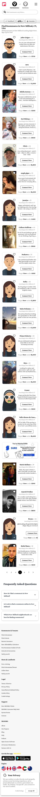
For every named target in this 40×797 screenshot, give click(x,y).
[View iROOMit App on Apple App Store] (8, 760)
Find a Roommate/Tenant (9, 667)
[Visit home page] (4, 4)
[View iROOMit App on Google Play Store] (23, 760)
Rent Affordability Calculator (10, 644)
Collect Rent (5, 670)
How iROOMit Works (7, 706)
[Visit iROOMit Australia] (30, 770)
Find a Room (5, 638)
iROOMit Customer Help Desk (10, 709)
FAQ (2, 735)
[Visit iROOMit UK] (14, 770)
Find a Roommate (6, 635)
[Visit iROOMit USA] (3, 770)
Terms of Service (6, 683)
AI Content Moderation (8, 745)
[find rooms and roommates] (20, 4)
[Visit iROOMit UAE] (24, 770)
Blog (2, 732)
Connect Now (27, 52)
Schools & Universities (8, 651)
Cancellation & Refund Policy (10, 690)
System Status (5, 712)
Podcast (3, 738)
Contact (3, 715)
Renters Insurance (6, 641)
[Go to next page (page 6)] (33, 572)
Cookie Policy (5, 693)
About (3, 725)
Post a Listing (5, 664)
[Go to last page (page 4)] (7, 572)
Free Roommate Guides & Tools (10, 647)
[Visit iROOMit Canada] (9, 770)
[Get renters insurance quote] (20, 450)
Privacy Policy (5, 687)
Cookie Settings (5, 696)
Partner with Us (6, 748)
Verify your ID (5, 654)
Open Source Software (8, 741)
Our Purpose (5, 729)
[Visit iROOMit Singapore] (19, 770)
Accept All (31, 791)
